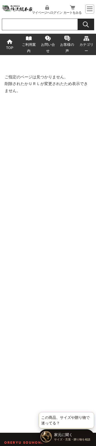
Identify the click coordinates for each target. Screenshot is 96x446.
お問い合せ (48, 48)
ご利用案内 (29, 48)
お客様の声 (67, 48)
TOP (9, 48)
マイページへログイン (47, 12)
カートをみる (72, 12)
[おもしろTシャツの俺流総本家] (17, 10)
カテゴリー (86, 48)
